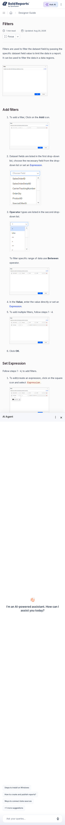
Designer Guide (27, 12)
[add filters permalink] (21, 110)
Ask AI (52, 4)
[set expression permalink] (27, 363)
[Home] (10, 12)
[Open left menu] (4, 12)
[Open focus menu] (18, 36)
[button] (61, 4)
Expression (36, 165)
